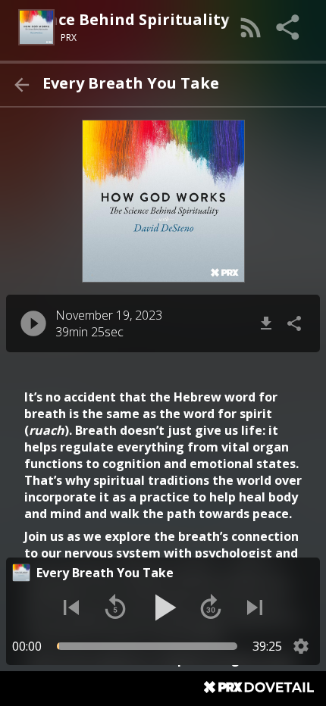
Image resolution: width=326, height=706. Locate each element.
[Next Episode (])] (255, 607)
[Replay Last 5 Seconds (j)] (115, 607)
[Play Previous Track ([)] (71, 607)
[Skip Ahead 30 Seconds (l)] (211, 607)
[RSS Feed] (251, 27)
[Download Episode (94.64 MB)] (266, 323)
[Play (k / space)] (163, 607)
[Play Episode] (33, 323)
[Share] (289, 27)
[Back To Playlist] (21, 85)
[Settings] (301, 646)
